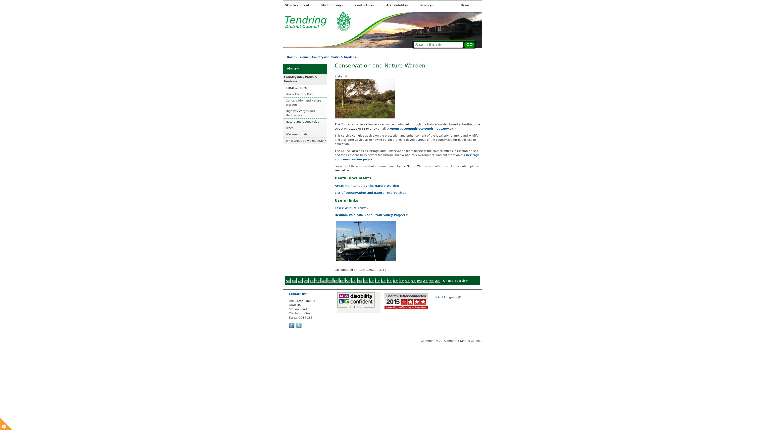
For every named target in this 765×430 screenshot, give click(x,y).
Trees (289, 128)
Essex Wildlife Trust (351, 208)
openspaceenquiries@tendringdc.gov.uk (423, 128)
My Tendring (332, 5)
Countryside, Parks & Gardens (334, 57)
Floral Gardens (296, 87)
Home (291, 57)
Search (461, 280)
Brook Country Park (299, 94)
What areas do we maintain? (306, 140)
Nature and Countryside (302, 121)
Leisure (303, 57)
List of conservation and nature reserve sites (370, 192)
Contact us (364, 5)
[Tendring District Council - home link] (318, 29)
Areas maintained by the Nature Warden (367, 185)
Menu (465, 5)
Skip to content (297, 5)
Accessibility (397, 5)
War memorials (296, 134)
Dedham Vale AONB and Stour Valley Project (371, 215)
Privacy (427, 5)
